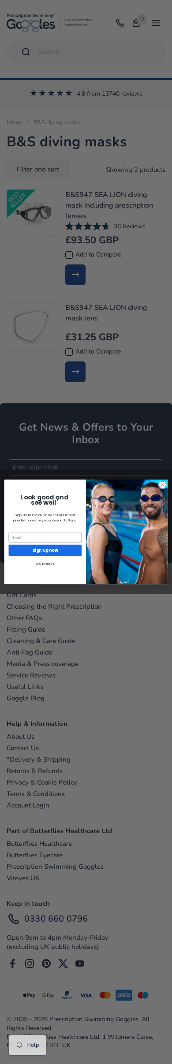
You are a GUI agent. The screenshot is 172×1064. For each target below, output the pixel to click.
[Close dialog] (162, 485)
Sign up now (45, 550)
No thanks (45, 564)
